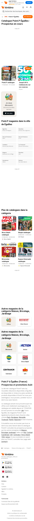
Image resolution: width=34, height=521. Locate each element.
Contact (3, 486)
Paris (8, 417)
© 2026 (17, 511)
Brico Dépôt (25, 435)
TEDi (3, 437)
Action (8, 437)
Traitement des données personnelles (17, 518)
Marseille (22, 417)
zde (22, 410)
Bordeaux (14, 417)
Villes (2, 491)
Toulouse (4, 420)
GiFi (11, 435)
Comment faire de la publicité (10, 501)
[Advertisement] (17, 46)
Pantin (11, 420)
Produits (4, 494)
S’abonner (28, 16)
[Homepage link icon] (1, 448)
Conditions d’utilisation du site (17, 516)
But (25, 432)
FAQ (2, 484)
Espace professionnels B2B (9, 504)
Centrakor (17, 435)
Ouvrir (29, 2)
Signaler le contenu (7, 489)
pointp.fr (4, 442)
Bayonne (17, 420)
